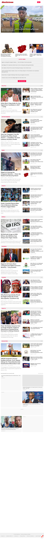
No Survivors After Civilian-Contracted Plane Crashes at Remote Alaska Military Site (36, 240)
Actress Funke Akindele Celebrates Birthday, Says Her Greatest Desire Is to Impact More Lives (36, 136)
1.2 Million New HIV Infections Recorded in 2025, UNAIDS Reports (36, 335)
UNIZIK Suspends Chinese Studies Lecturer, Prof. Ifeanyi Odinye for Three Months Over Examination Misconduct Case (10, 361)
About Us (3, 536)
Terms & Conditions (30, 536)
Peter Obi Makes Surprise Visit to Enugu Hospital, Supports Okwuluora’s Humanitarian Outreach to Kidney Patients (10, 328)
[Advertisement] (22, 441)
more (41, 85)
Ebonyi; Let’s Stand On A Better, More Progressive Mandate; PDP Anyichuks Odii (36, 301)
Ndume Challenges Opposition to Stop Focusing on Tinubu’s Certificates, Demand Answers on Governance (36, 90)
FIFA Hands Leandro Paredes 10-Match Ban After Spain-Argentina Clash (36, 202)
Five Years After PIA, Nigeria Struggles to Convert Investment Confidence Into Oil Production (36, 250)
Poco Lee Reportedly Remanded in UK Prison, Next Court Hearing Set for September (36, 121)
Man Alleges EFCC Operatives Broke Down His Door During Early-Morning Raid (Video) (18, 65)
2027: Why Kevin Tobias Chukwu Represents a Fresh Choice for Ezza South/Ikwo (36, 281)
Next (42, 24)
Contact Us (16, 536)
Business (4, 246)
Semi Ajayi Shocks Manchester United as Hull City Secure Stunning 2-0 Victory (36, 195)
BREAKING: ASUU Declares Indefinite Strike (35, 364)
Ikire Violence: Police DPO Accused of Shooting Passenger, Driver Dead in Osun (20, 30)
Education (5, 341)
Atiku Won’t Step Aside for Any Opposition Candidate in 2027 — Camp (11, 104)
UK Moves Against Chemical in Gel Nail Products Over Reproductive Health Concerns (36, 220)
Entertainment (6, 116)
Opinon (4, 277)
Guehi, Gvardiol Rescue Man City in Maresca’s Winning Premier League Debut (10, 205)
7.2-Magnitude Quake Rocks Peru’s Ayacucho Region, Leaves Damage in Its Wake (36, 233)
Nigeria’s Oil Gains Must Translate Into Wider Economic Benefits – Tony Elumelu (11, 265)
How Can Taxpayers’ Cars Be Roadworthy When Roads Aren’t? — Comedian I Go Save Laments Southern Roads (10, 136)
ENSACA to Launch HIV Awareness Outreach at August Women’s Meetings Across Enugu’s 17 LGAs (36, 321)
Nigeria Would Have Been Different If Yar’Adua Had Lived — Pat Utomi (36, 97)
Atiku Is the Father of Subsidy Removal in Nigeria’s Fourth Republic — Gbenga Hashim (36, 103)
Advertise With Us (9, 536)
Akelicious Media (27, 534)
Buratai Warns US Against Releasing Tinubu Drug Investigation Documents (6, 55)
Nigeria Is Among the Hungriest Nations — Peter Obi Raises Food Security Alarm (17, 62)
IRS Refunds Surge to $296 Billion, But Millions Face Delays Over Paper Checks (9, 235)
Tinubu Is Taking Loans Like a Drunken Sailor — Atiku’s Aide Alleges (36, 55)
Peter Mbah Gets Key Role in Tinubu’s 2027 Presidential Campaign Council (36, 110)
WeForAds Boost (40, 373)
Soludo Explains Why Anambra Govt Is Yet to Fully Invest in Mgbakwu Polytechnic (36, 344)
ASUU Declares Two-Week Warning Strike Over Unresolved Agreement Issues (36, 351)
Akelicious (18, 534)
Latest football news (39, 536)
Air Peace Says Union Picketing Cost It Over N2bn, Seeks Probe (36, 271)
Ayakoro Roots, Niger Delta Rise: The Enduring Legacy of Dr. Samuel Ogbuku (36, 294)
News (3, 150)
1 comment (10, 108)
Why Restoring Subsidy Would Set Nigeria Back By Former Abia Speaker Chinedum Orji (10, 296)
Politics (4, 85)
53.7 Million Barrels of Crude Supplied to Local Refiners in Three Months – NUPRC (36, 257)
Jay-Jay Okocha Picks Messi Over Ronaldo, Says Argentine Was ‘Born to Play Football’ (36, 209)
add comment (10, 141)
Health (4, 308)
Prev (2, 24)
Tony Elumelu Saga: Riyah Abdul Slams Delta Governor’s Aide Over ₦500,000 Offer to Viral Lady (36, 129)
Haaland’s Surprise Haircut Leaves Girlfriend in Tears (35, 189)
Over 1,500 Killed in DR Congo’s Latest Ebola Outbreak (36, 328)
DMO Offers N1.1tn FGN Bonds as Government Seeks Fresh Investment (36, 264)
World (3, 216)
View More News (22, 81)
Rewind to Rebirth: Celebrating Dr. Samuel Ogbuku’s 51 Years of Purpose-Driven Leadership (36, 287)
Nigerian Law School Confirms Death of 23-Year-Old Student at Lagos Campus (36, 358)
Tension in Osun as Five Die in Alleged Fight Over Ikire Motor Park (21, 55)
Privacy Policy (22, 536)
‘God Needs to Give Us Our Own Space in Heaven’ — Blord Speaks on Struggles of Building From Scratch (36, 144)
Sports (3, 185)
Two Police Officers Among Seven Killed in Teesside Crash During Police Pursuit (36, 227)
